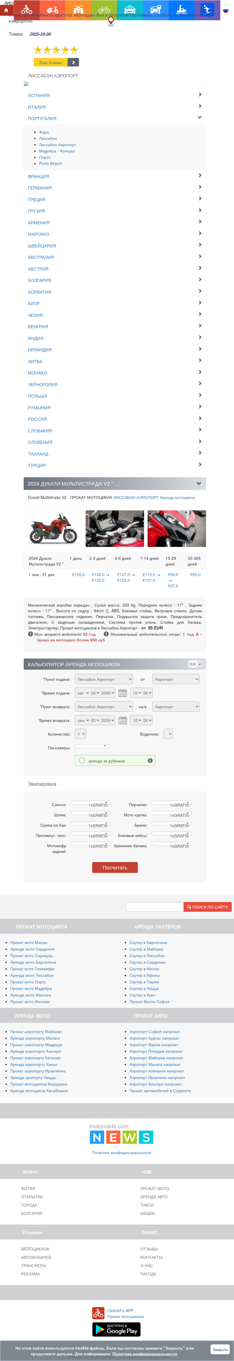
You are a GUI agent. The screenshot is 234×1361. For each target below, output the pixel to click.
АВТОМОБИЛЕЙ (36, 1257)
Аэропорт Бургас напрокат (154, 1038)
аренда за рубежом (106, 761)
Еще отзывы (50, 62)
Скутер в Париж (144, 981)
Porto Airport (50, 163)
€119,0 (149, 574)
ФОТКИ (28, 1188)
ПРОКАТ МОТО (154, 1188)
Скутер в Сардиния (148, 962)
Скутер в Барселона (148, 942)
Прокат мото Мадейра (31, 988)
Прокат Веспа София (150, 1001)
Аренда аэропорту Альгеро (35, 1051)
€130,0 (98, 580)
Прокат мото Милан (28, 942)
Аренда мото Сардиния (32, 949)
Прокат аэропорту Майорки (36, 1031)
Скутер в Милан (144, 968)
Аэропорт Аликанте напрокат (157, 1071)
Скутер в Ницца (144, 988)
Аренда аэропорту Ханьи (33, 1064)
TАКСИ (147, 1205)
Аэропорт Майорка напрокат (156, 1057)
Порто (45, 157)
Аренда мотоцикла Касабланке (39, 1090)
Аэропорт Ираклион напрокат (157, 1077)
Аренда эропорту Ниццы (33, 1077)
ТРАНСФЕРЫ (33, 1265)
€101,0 (149, 580)
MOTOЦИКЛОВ (35, 1249)
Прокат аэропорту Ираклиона (38, 1071)
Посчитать (115, 867)
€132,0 (98, 574)
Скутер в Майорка (146, 949)
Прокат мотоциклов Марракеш (38, 1084)
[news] (121, 1132)
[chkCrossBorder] (150, 760)
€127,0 (123, 574)
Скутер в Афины (145, 975)
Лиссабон (48, 138)
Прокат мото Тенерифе (32, 968)
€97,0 (173, 586)
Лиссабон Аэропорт (57, 144)
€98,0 (173, 574)
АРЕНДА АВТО (154, 1196)
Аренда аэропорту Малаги (35, 1038)
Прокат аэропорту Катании (35, 1057)
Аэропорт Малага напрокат (155, 1064)
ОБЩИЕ (147, 1213)
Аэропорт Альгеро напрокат (156, 1084)
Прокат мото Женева (30, 1001)
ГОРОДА (29, 1205)
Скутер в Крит (142, 995)
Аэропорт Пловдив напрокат (156, 1051)
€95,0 (195, 574)
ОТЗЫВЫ (149, 1249)
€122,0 (123, 580)
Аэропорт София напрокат (155, 1031)
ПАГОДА (148, 1274)
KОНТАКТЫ (151, 1257)
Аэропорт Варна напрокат (154, 1044)
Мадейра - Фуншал (57, 151)
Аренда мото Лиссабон (32, 975)
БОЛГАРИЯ (31, 1213)
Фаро (44, 132)
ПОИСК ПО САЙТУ (209, 907)
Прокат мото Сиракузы (31, 955)
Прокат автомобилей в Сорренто (160, 1090)
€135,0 (78, 574)
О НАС (146, 1265)
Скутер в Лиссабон (147, 955)
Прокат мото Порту (28, 981)
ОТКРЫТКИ (32, 1196)
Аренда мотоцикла (154, 497)
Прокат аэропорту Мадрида (36, 1044)
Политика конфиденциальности (121, 1152)
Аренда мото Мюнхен (30, 995)
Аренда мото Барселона (33, 962)
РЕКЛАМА (30, 1274)
